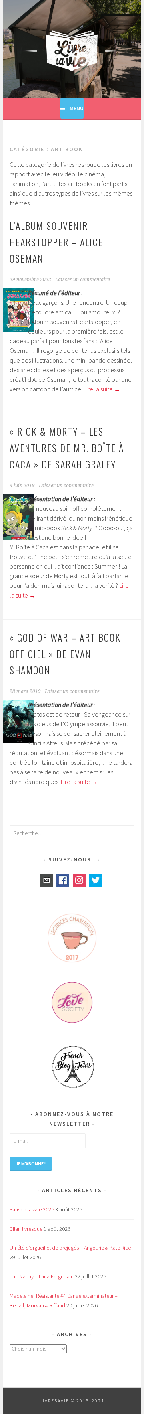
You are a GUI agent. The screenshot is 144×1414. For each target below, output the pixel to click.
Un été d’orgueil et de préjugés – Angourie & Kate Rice (70, 1247)
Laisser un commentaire (82, 279)
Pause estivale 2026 (32, 1209)
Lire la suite (102, 389)
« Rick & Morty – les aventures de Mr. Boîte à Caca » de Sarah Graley (67, 447)
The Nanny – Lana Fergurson (42, 1276)
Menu (77, 108)
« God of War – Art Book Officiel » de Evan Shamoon (65, 653)
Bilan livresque (26, 1228)
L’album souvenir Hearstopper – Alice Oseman (56, 241)
